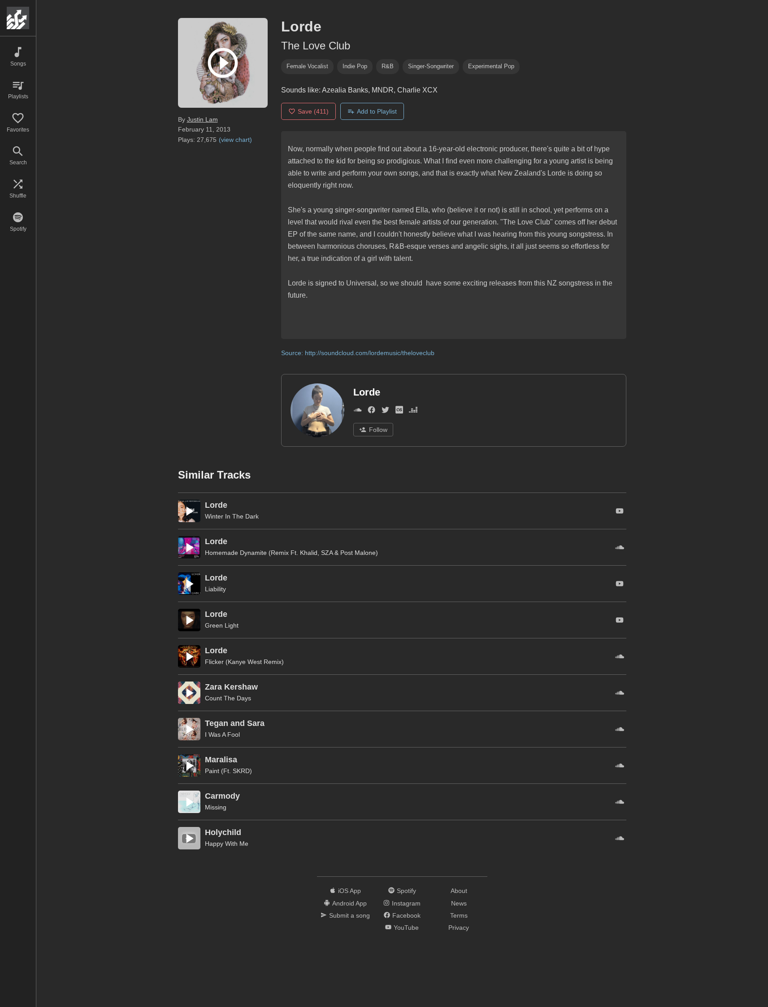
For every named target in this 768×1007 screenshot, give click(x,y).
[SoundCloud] (357, 411)
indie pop (355, 66)
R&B (388, 66)
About (459, 890)
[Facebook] (371, 411)
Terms (459, 915)
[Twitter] (385, 411)
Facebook (406, 915)
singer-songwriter (431, 66)
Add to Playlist (377, 111)
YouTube (406, 927)
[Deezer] (413, 411)
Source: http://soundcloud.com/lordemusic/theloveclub (357, 352)
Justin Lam (202, 119)
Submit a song (349, 915)
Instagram (406, 903)
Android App (349, 903)
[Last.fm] (399, 411)
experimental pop (491, 66)
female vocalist (307, 66)
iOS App (349, 890)
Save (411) (313, 111)
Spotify (406, 890)
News (459, 903)
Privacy (458, 927)
